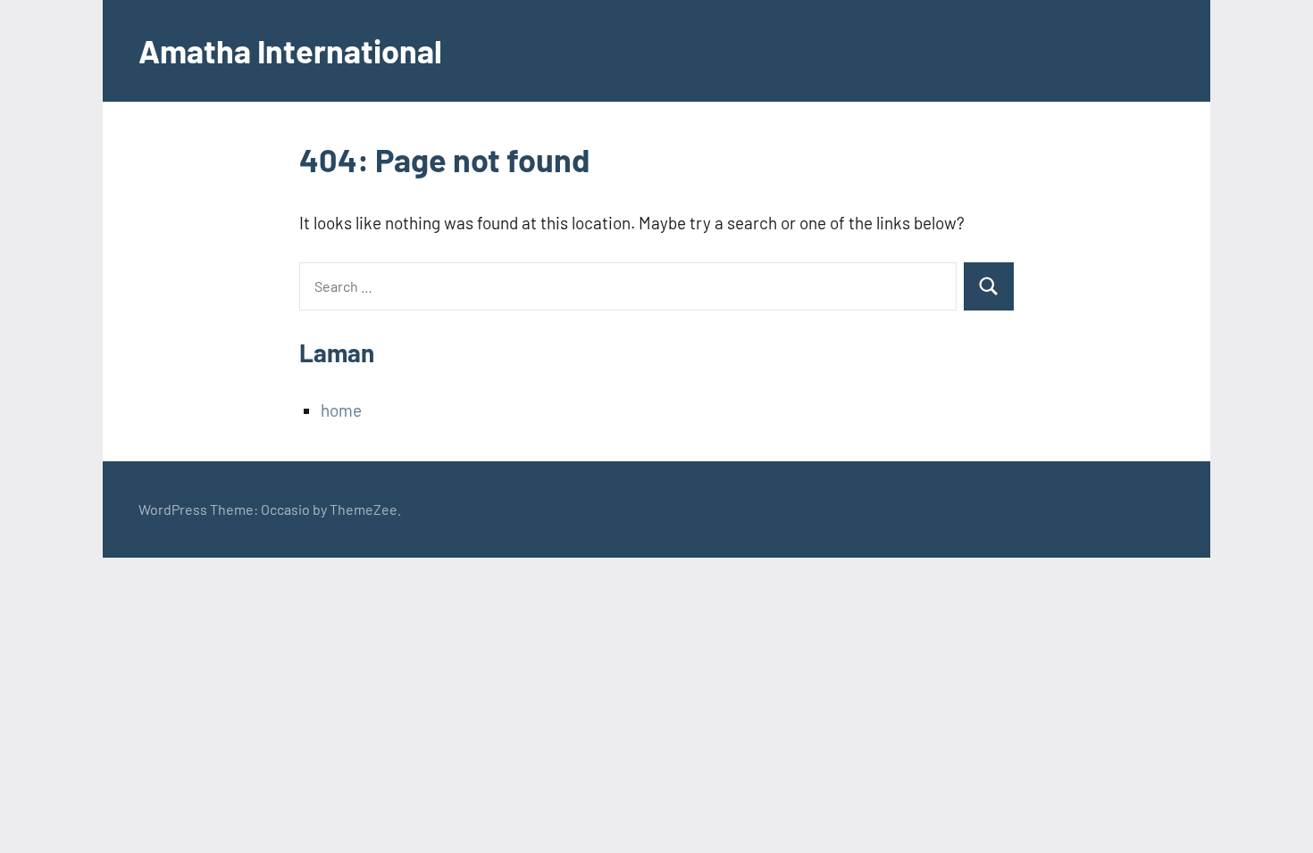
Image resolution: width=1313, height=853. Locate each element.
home (341, 410)
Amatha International (290, 50)
